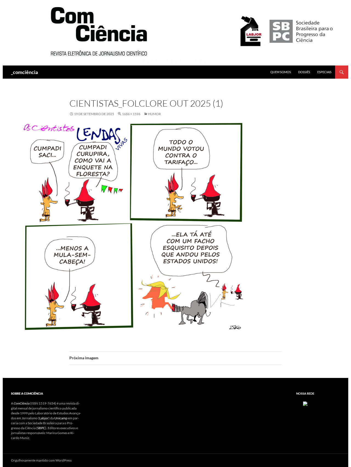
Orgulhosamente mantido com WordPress (41, 460)
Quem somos (280, 72)
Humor (154, 114)
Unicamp (60, 418)
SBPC (41, 428)
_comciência (24, 72)
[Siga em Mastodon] (305, 403)
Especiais (324, 72)
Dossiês (304, 72)
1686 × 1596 (131, 114)
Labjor (44, 418)
